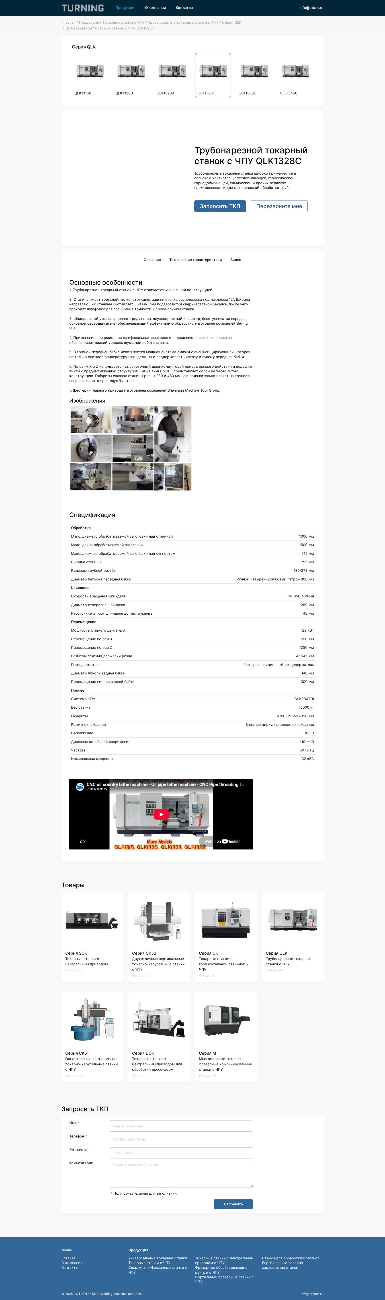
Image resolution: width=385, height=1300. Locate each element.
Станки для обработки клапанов (290, 1258)
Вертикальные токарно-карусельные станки (283, 1265)
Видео (235, 259)
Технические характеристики (195, 259)
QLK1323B (165, 93)
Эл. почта (79, 1149)
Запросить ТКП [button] (220, 206)
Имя (74, 1123)
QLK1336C (247, 93)
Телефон (78, 1136)
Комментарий (81, 1163)
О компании (155, 7)
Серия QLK (231, 22)
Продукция (125, 7)
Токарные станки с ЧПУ (123, 22)
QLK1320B (124, 93)
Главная (68, 22)
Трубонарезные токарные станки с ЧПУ (183, 22)
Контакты (184, 7)
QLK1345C (289, 93)
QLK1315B (82, 93)
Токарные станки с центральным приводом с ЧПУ (224, 1260)
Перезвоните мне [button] (279, 206)
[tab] (152, 260)
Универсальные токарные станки (157, 1258)
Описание (152, 259)
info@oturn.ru (311, 7)
